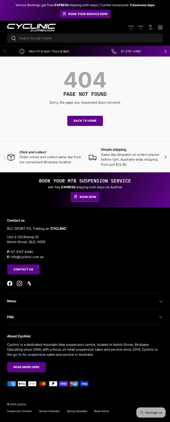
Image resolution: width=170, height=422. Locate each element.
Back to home (85, 120)
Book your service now (88, 14)
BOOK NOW (88, 197)
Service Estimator (49, 411)
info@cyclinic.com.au (27, 257)
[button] (150, 27)
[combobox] (85, 38)
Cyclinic (21, 404)
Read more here (26, 367)
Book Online (101, 411)
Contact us (23, 269)
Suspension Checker (19, 411)
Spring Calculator (77, 411)
